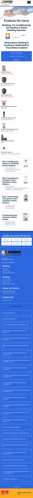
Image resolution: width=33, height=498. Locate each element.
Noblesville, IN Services (27, 239)
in (9, 313)
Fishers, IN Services (16, 239)
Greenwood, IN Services (16, 243)
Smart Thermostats (8, 293)
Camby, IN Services (6, 243)
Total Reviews (15, 37)
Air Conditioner (7, 280)
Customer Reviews (16, 56)
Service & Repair (16, 53)
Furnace (5, 269)
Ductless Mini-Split (8, 273)
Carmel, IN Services (6, 239)
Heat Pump (6, 271)
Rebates (16, 60)
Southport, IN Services (26, 243)
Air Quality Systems (8, 291)
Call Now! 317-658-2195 (8, 262)
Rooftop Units (6, 300)
